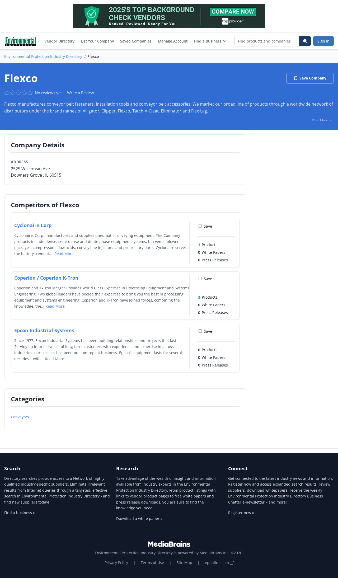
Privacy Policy (116, 562)
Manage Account (172, 41)
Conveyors (20, 416)
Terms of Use (152, 562)
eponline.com (217, 562)
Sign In (323, 41)
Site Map (184, 562)
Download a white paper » (139, 518)
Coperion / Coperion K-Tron (46, 278)
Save (208, 226)
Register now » (241, 512)
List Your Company (97, 41)
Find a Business (208, 41)
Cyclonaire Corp (32, 225)
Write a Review (80, 92)
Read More (64, 253)
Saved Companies (136, 41)
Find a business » (19, 512)
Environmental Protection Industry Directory (43, 56)
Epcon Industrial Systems (44, 330)
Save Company (312, 78)
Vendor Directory (59, 41)
